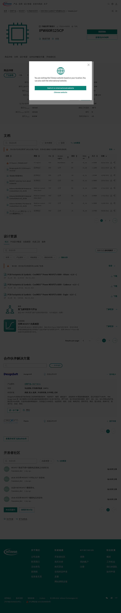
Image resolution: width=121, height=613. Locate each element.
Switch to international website (60, 88)
